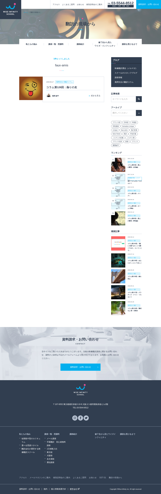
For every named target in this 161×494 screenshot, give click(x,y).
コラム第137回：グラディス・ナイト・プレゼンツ (135, 295)
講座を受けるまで (129, 44)
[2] (118, 182)
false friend (116, 134)
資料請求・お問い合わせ (80, 367)
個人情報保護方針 (58, 489)
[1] (118, 170)
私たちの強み (31, 44)
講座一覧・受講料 (56, 44)
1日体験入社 (52, 449)
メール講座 (51, 439)
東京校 (49, 452)
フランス (135, 141)
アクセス (56, 4)
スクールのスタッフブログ (126, 73)
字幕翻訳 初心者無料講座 (56, 443)
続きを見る (95, 96)
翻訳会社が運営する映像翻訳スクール (31, 450)
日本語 (126, 122)
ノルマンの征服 (118, 138)
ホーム (26, 12)
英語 (125, 134)
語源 (126, 141)
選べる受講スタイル (30, 445)
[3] (118, 195)
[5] (118, 224)
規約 (45, 489)
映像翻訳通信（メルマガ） (126, 68)
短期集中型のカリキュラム (31, 440)
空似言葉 (133, 134)
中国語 (134, 122)
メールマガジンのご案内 (40, 478)
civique (115, 130)
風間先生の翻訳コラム (124, 82)
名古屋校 (50, 459)
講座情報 (118, 77)
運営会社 (74, 489)
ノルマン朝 (130, 138)
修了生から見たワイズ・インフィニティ (105, 44)
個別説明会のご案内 (94, 4)
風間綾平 (116, 145)
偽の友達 (134, 130)
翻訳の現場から (115, 478)
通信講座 (50, 462)
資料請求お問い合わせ (148, 4)
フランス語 (116, 122)
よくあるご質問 (68, 4)
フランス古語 (117, 141)
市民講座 (116, 126)
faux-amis (124, 130)
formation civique (128, 126)
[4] (118, 208)
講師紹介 (80, 44)
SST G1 (102, 478)
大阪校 (49, 456)
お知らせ (80, 4)
